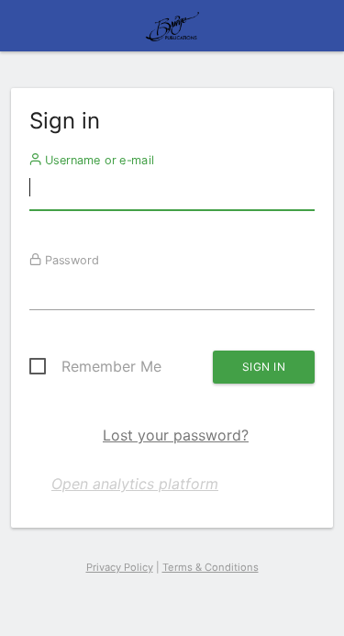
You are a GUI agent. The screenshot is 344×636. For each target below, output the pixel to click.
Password (70, 259)
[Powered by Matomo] (171, 31)
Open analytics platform (134, 483)
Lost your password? (176, 435)
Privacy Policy (119, 567)
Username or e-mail (97, 159)
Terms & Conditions (210, 567)
